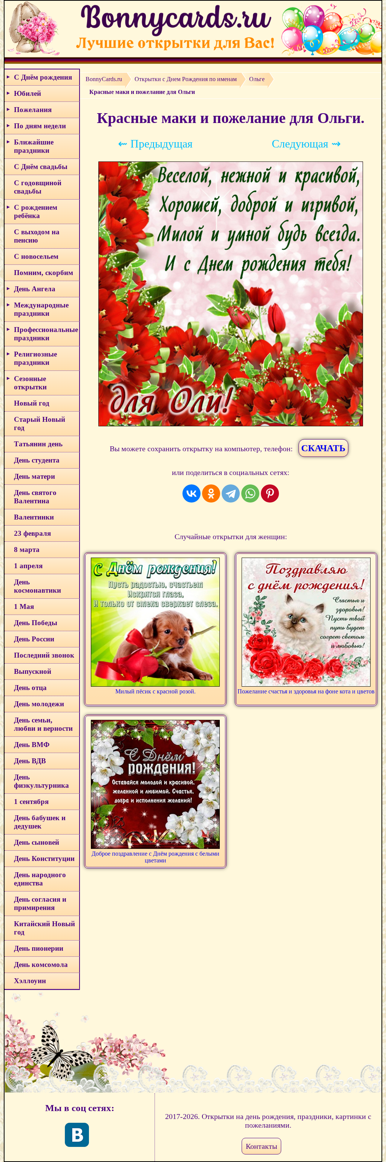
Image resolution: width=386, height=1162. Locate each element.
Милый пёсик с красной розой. (155, 691)
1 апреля (28, 566)
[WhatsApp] (250, 493)
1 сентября (31, 801)
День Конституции (44, 858)
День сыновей (36, 842)
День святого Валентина (35, 497)
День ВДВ (30, 761)
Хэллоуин (30, 981)
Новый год (31, 403)
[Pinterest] (270, 493)
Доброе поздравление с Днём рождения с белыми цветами (155, 857)
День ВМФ (31, 745)
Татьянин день (38, 444)
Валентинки (34, 517)
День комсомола (41, 964)
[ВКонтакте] (191, 493)
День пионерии (38, 948)
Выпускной (32, 671)
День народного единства (40, 879)
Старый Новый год (39, 423)
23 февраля (32, 533)
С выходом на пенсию (37, 236)
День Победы (35, 623)
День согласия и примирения (40, 903)
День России (34, 639)
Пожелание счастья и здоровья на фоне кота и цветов (306, 691)
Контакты (261, 1146)
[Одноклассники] (211, 493)
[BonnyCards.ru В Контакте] (77, 1135)
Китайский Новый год (44, 928)
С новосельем (36, 256)
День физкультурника (41, 781)
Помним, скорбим (43, 273)
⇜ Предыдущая (155, 143)
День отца (30, 688)
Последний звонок (44, 655)
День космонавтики (37, 586)
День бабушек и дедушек (40, 822)
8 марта (27, 549)
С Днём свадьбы (40, 167)
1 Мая (24, 606)
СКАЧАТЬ (323, 448)
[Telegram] (231, 493)
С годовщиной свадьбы (37, 187)
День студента (37, 460)
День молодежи (39, 704)
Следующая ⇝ (306, 143)
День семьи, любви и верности (43, 724)
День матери (34, 476)
